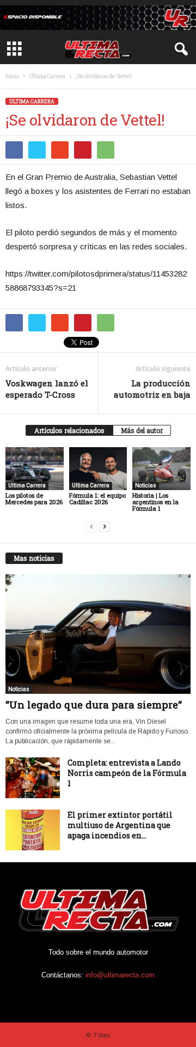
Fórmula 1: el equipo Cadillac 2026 (97, 498)
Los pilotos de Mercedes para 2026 (34, 498)
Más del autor (142, 430)
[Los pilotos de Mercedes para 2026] (34, 469)
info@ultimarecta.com (120, 975)
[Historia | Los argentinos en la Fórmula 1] (161, 469)
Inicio (12, 76)
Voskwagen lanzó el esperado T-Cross (46, 389)
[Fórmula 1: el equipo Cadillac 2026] (98, 469)
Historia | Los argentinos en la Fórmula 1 (155, 501)
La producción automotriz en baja (152, 389)
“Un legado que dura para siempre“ (93, 704)
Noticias (145, 485)
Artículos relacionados (69, 430)
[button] (179, 49)
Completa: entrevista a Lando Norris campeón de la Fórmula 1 (127, 772)
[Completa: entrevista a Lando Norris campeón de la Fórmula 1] (32, 777)
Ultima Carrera (47, 76)
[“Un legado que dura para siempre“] (98, 634)
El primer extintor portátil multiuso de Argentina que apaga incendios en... (120, 825)
